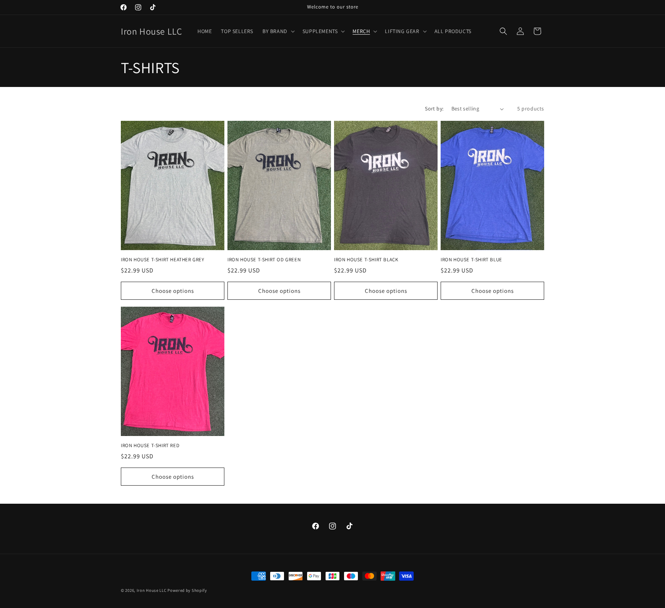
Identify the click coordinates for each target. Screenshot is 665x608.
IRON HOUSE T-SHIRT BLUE (471, 260)
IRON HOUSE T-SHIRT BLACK (366, 260)
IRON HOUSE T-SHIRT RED (150, 446)
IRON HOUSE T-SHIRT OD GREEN (264, 260)
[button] (278, 31)
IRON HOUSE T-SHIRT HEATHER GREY (162, 260)
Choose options (173, 290)
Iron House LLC (152, 590)
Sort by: (434, 108)
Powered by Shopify (187, 590)
